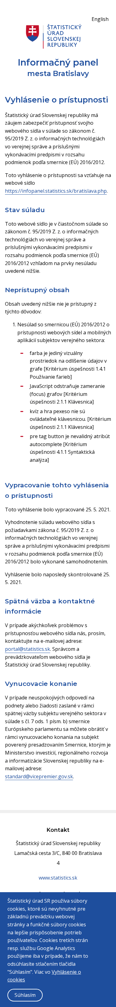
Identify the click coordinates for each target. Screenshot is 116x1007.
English (100, 19)
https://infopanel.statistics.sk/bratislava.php (56, 190)
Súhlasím (25, 995)
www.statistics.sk (58, 877)
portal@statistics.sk (27, 649)
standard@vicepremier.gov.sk (39, 776)
